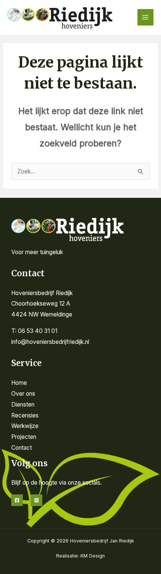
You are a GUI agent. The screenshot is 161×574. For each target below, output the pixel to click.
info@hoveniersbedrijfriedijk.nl (50, 341)
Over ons (23, 393)
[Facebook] (17, 500)
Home (19, 382)
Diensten (22, 404)
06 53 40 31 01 (37, 330)
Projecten (23, 436)
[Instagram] (36, 500)
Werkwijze (25, 425)
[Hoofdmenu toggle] (145, 17)
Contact (21, 447)
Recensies (25, 415)
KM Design (92, 556)
